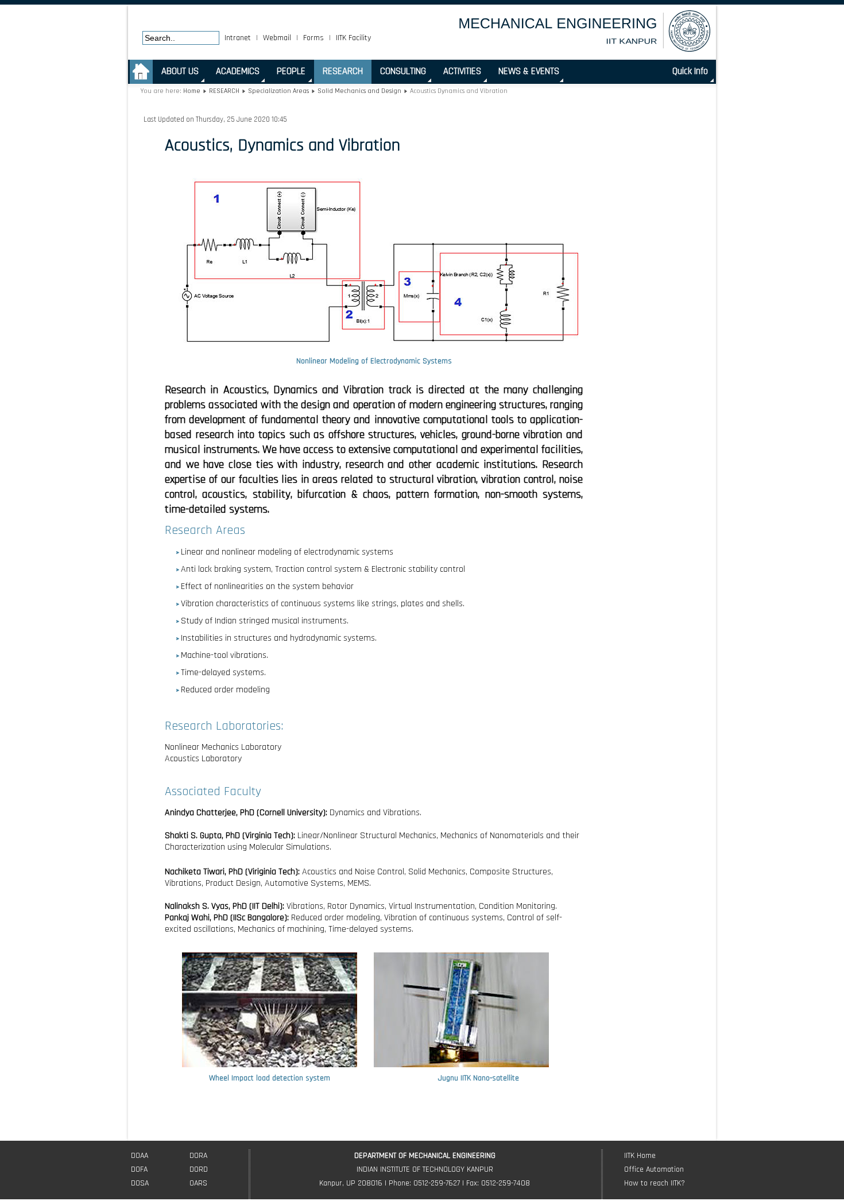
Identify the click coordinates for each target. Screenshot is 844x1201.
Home (191, 91)
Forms (313, 38)
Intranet (237, 38)
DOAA (139, 1155)
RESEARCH (224, 91)
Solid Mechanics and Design (359, 91)
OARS (198, 1183)
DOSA (140, 1183)
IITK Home (640, 1155)
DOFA (139, 1169)
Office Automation (654, 1169)
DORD (198, 1169)
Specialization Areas (279, 91)
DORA (198, 1155)
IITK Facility (353, 38)
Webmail (277, 38)
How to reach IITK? (654, 1183)
